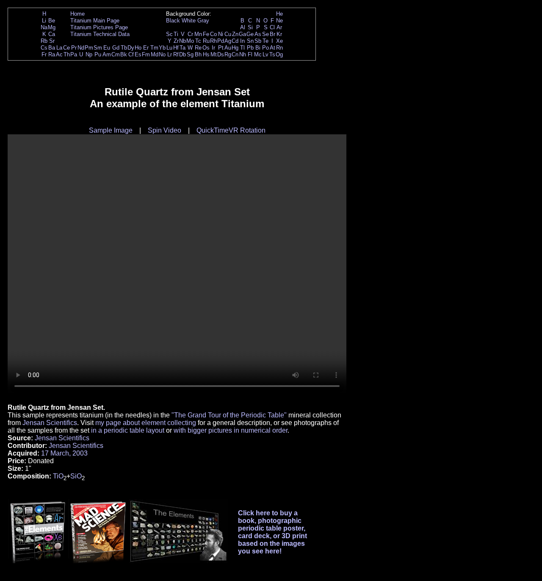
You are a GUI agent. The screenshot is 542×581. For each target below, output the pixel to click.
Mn (198, 34)
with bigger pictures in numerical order (231, 430)
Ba (51, 47)
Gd (115, 47)
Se (265, 34)
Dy (130, 47)
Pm (89, 47)
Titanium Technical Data (100, 34)
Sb (257, 41)
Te (265, 41)
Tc (198, 41)
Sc (169, 34)
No (162, 54)
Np (89, 54)
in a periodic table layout (127, 430)
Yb (162, 47)
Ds (220, 54)
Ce (66, 47)
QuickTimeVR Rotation (230, 130)
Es (138, 54)
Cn (235, 54)
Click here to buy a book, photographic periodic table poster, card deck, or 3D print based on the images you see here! (272, 532)
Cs (44, 47)
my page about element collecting (145, 422)
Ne (279, 20)
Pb (250, 47)
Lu (169, 47)
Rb (44, 41)
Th (67, 54)
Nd (80, 47)
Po (265, 47)
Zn (235, 34)
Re (198, 47)
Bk (123, 54)
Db (182, 54)
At (272, 47)
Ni (220, 34)
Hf (176, 47)
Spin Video (164, 130)
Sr (52, 41)
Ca (51, 34)
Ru (206, 41)
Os (206, 47)
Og (279, 54)
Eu (106, 47)
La (59, 47)
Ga (242, 34)
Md (154, 54)
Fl (250, 54)
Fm (146, 54)
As (257, 34)
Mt (213, 54)
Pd (220, 41)
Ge (250, 34)
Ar (279, 27)
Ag (227, 41)
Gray (203, 20)
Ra (51, 54)
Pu (97, 54)
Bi (257, 47)
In (242, 41)
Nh (242, 54)
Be (51, 20)
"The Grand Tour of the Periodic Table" (229, 415)
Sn (250, 41)
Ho (138, 47)
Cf (131, 54)
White (189, 20)
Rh (213, 41)
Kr (279, 34)
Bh (198, 54)
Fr (44, 54)
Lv (265, 54)
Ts (272, 54)
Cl (272, 27)
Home (77, 14)
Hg (235, 47)
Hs (206, 54)
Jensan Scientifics (49, 422)
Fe (206, 34)
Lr (169, 54)
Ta (182, 47)
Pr (74, 47)
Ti (176, 34)
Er (146, 47)
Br (272, 34)
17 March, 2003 (64, 453)
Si (250, 27)
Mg (51, 27)
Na (44, 27)
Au (227, 47)
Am (106, 54)
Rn (279, 47)
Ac (59, 54)
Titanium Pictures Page (99, 27)
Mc (258, 54)
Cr (190, 34)
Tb (124, 47)
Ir (213, 47)
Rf (176, 54)
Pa (73, 54)
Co (213, 34)
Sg (190, 54)
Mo (190, 41)
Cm (115, 54)
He (279, 14)
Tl (242, 47)
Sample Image (111, 130)
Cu (227, 34)
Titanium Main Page (94, 20)
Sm (98, 47)
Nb (182, 41)
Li (44, 20)
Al (242, 27)
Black (173, 20)
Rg (227, 54)
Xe (279, 41)
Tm (154, 47)
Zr (176, 41)
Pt (221, 47)
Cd (235, 41)
